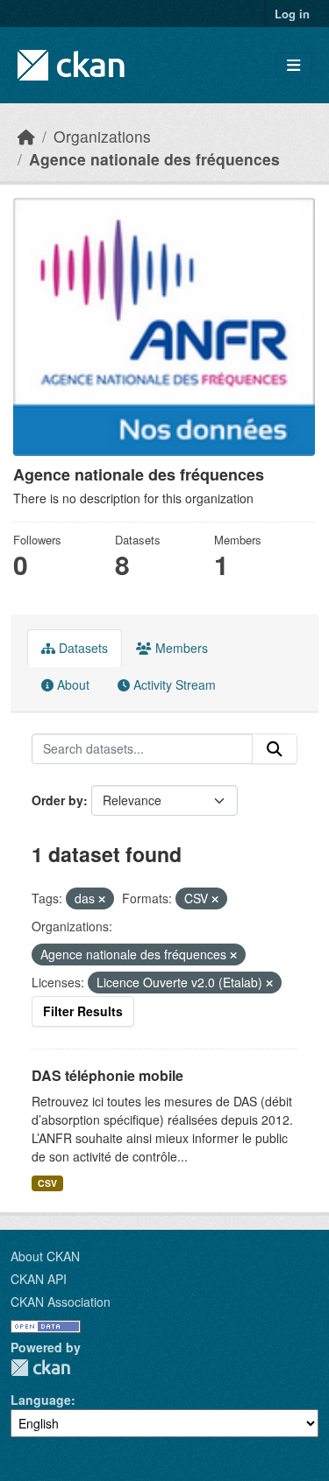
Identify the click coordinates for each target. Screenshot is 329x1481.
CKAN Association (61, 1301)
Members (180, 647)
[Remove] (101, 899)
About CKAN (45, 1256)
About (71, 684)
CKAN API (39, 1279)
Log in (292, 13)
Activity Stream (173, 684)
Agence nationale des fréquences (154, 159)
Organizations (102, 136)
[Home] (26, 136)
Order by (57, 800)
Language (41, 1399)
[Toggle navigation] (293, 65)
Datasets (81, 647)
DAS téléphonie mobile (107, 1075)
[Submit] (274, 749)
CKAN (40, 1367)
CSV (47, 1183)
